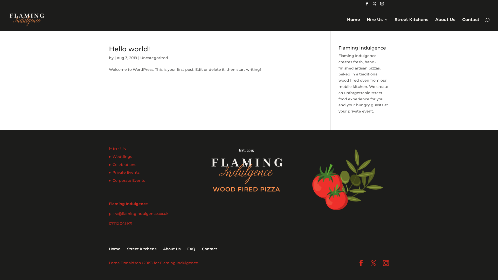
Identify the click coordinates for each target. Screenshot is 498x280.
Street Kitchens (411, 20)
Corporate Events (129, 180)
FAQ (191, 249)
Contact (470, 20)
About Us (445, 20)
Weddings (122, 156)
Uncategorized (154, 57)
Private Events (126, 172)
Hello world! (129, 49)
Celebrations (124, 164)
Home (353, 20)
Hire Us (375, 20)
